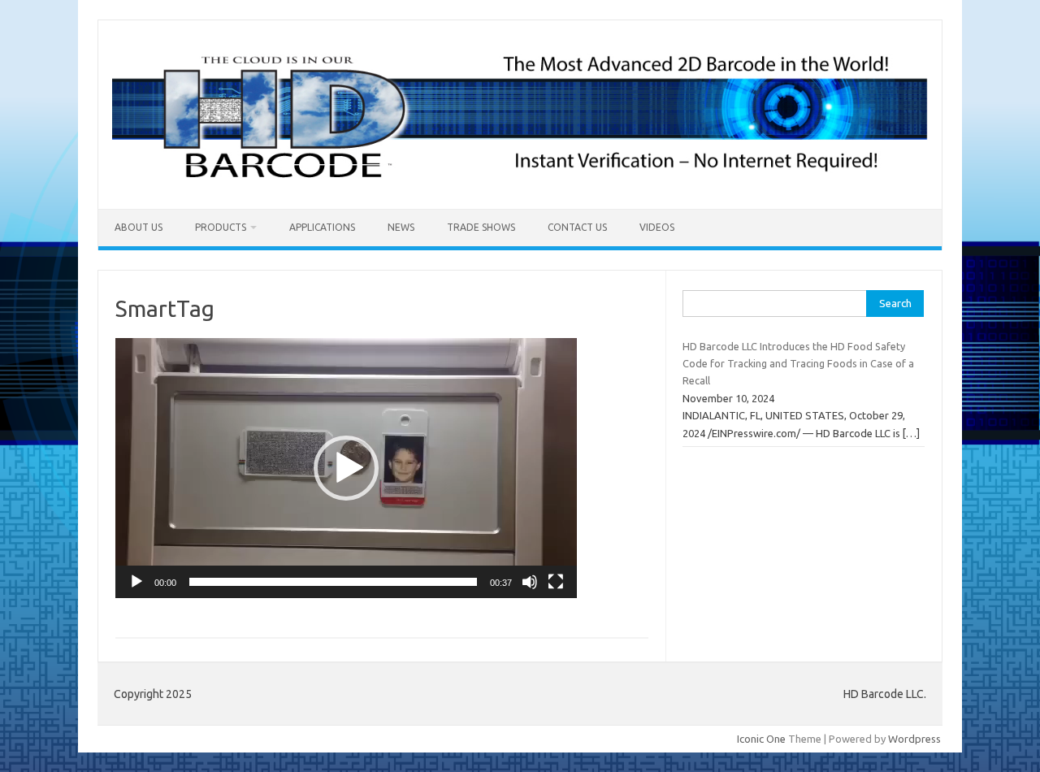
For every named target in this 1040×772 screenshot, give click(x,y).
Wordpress (914, 738)
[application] (346, 468)
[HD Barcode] (520, 181)
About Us (138, 227)
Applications (322, 227)
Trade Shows (481, 227)
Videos (656, 227)
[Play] (136, 582)
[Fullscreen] (556, 582)
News (401, 227)
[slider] (333, 582)
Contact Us (577, 227)
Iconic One (761, 738)
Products (220, 227)
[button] (346, 468)
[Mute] (530, 582)
